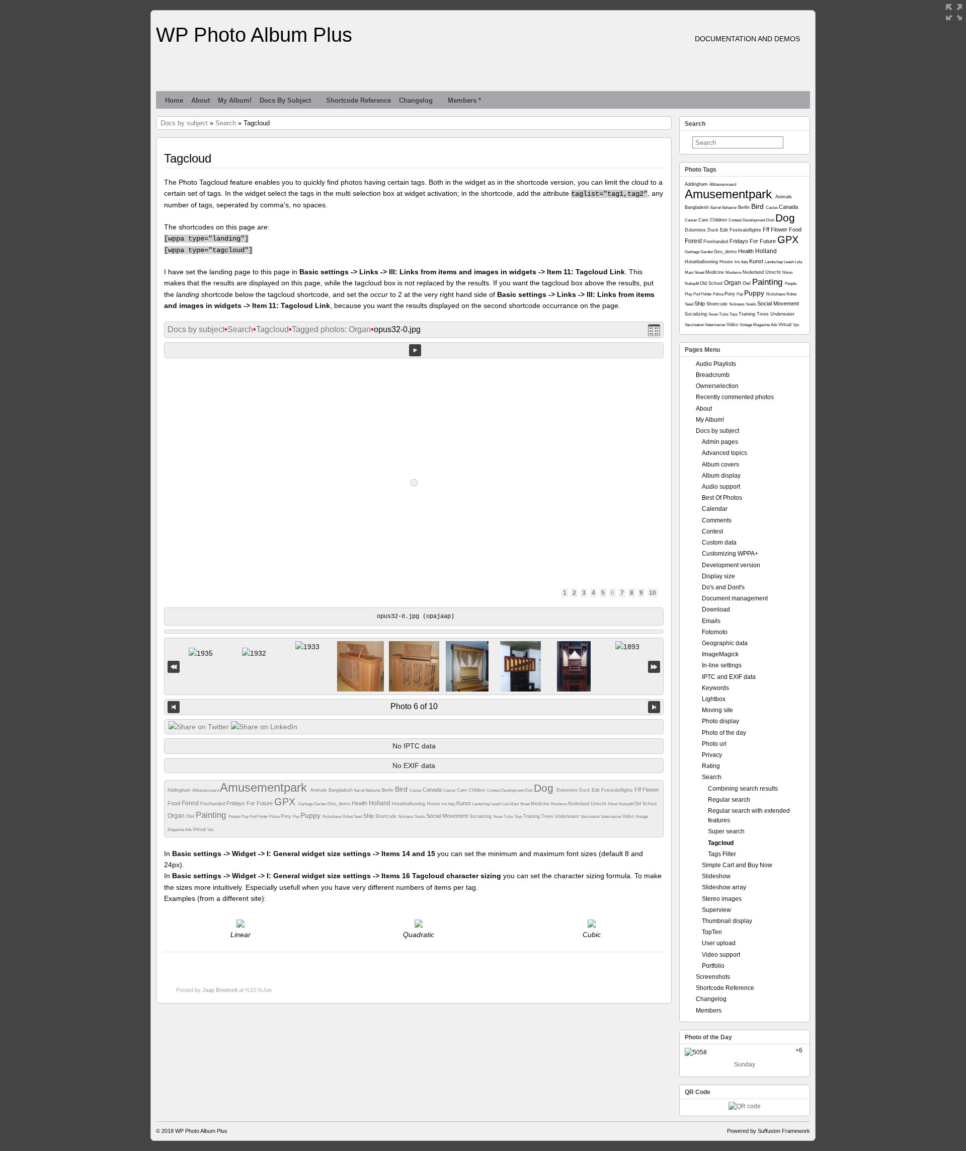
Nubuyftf (626, 804)
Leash (496, 804)
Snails (420, 816)
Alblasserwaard (206, 790)
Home (174, 100)
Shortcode (386, 816)
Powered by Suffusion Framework (768, 1131)
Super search (726, 831)
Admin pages (720, 441)
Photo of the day (724, 732)
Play (245, 816)
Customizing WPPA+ (730, 553)
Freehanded (213, 803)
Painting (212, 815)
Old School (645, 803)
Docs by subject (285, 100)
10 (652, 592)
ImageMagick (720, 654)
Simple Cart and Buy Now (737, 865)
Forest (191, 803)
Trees (548, 816)
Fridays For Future (250, 803)
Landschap (481, 804)
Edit (596, 790)
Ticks (509, 816)
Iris (445, 804)
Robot (348, 816)
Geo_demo (340, 803)
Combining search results (743, 788)
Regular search (729, 799)
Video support (721, 954)
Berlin (388, 790)
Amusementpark (265, 787)
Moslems (559, 804)
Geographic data (725, 643)
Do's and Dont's (723, 587)
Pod (253, 816)
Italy (452, 804)
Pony (287, 816)
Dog (545, 788)
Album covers (720, 464)
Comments (717, 520)
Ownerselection (717, 386)
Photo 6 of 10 (414, 706)
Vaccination (591, 816)
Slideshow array (724, 887)
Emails (711, 621)
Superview (716, 909)
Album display (721, 475)
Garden (321, 804)
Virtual (200, 829)
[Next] (654, 707)
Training (532, 816)
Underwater (568, 816)
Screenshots (713, 976)
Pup (296, 816)
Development (513, 790)
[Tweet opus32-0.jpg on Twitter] (199, 727)
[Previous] (174, 707)
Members (708, 1010)
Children (477, 790)
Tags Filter (722, 854)
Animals (319, 790)
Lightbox (714, 699)
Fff (638, 790)
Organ (177, 815)
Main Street (520, 804)
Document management (735, 598)
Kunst (464, 803)
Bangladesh (341, 790)
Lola (506, 804)
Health (360, 803)
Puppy (311, 815)
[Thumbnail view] (654, 330)
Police (275, 816)
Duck (585, 790)
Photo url (714, 743)
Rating (711, 766)
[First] (174, 666)
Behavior (374, 790)
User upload (719, 943)
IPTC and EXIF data (729, 676)
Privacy (712, 754)
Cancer (450, 790)
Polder (263, 816)
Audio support (721, 486)
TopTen (712, 932)
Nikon (613, 804)
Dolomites (567, 790)
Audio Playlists (716, 363)
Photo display (720, 721)
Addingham (180, 790)
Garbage (306, 804)
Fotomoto (715, 632)
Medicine (541, 803)
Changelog (416, 100)
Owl (191, 816)
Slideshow (716, 876)
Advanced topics (724, 452)
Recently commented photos (735, 397)
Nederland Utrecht (588, 803)
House (434, 803)
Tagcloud (272, 329)
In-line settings (722, 665)
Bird (402, 789)
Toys (518, 816)
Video (628, 816)
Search (225, 123)
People (234, 816)
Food (175, 803)
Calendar (715, 508)
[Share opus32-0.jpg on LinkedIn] (264, 727)
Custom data (719, 542)
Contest (494, 790)
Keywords (715, 688)
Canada (433, 790)
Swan (498, 816)
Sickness (406, 816)
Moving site (717, 710)
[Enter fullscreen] (954, 12)
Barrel (360, 790)
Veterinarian (611, 816)
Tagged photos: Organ (331, 329)
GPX (286, 801)
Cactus (416, 790)
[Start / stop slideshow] (415, 350)
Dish (529, 790)
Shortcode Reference (358, 100)
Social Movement (447, 816)
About (200, 100)
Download (716, 609)
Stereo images (722, 898)
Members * (464, 100)
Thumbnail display (727, 921)
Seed (358, 816)
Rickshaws (333, 816)
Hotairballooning (409, 803)
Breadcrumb (713, 374)
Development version (731, 565)
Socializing (481, 816)
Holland (380, 803)
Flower (650, 790)
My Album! (235, 100)
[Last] (654, 666)
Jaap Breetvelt (219, 990)
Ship (369, 816)
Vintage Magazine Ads (759, 325)
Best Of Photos (722, 497)
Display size (718, 576)
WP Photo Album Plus (254, 35)
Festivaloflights (617, 790)
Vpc (210, 829)
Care (462, 790)
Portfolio (713, 965)
